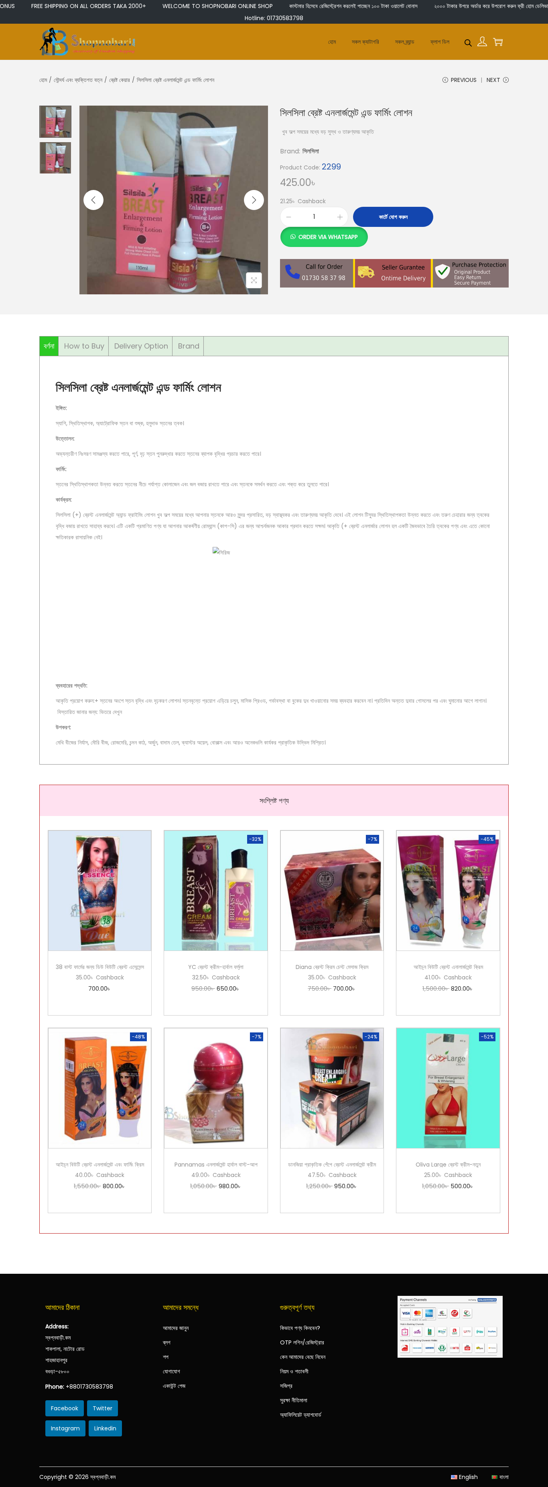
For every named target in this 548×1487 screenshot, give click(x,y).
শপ (165, 1357)
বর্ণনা (49, 346)
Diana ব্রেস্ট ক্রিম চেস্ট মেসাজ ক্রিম (332, 967)
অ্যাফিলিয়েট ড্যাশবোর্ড (300, 1415)
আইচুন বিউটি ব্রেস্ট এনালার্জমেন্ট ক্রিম (448, 967)
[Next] (254, 200)
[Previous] (93, 200)
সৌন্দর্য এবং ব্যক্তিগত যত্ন (78, 80)
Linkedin (105, 1428)
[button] (324, 232)
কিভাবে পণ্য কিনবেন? (300, 1328)
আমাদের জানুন (176, 1328)
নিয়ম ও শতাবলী (294, 1371)
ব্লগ (166, 1342)
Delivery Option (141, 346)
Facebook (64, 1408)
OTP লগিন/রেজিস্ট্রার (302, 1342)
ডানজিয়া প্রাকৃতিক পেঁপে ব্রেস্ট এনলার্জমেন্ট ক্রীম (332, 1165)
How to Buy (84, 346)
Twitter (102, 1408)
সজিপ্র (286, 1386)
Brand (188, 346)
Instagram (65, 1428)
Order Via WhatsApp (328, 237)
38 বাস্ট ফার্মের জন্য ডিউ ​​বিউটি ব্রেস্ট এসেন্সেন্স (100, 967)
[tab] (49, 346)
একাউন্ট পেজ (174, 1386)
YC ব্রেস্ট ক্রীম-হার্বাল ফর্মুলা (216, 967)
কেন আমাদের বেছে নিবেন (302, 1357)
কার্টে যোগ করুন (393, 217)
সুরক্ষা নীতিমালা (293, 1400)
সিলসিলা (310, 151)
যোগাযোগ (171, 1371)
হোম (43, 80)
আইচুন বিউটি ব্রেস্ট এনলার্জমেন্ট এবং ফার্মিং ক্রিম (100, 1165)
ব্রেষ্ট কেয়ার (119, 80)
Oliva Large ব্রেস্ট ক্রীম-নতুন (448, 1165)
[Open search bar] (468, 41)
